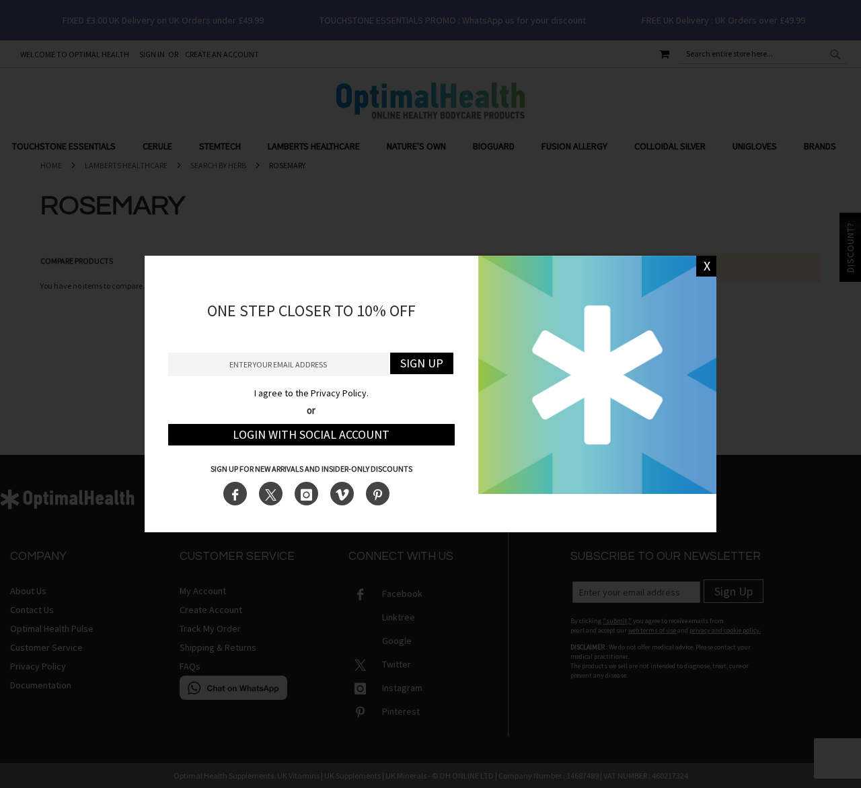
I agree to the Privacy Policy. (311, 393)
